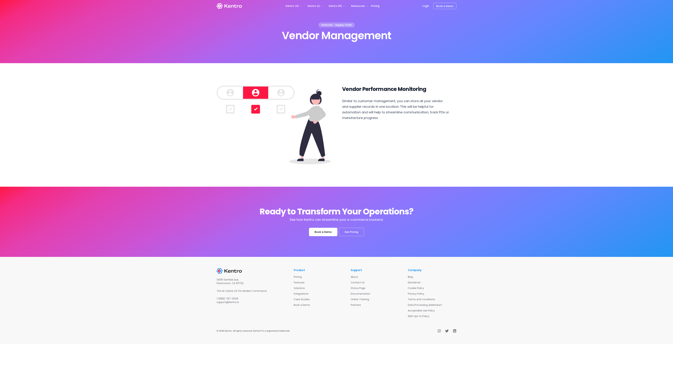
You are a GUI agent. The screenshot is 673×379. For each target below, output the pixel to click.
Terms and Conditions (421, 299)
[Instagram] (439, 331)
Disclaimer (414, 282)
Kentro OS (292, 6)
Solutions (299, 288)
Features (299, 282)
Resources (358, 6)
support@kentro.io (228, 302)
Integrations (301, 293)
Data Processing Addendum (425, 305)
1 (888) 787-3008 (227, 298)
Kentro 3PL (335, 6)
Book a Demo (444, 6)
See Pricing (351, 232)
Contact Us (358, 282)
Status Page (358, 288)
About (354, 277)
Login (425, 6)
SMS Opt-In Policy (418, 316)
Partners (356, 305)
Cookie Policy (416, 288)
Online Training (360, 299)
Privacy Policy (416, 293)
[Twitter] (447, 331)
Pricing (375, 6)
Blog (410, 277)
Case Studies (302, 299)
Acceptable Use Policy (421, 310)
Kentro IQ (314, 6)
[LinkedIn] (454, 331)
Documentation (360, 293)
